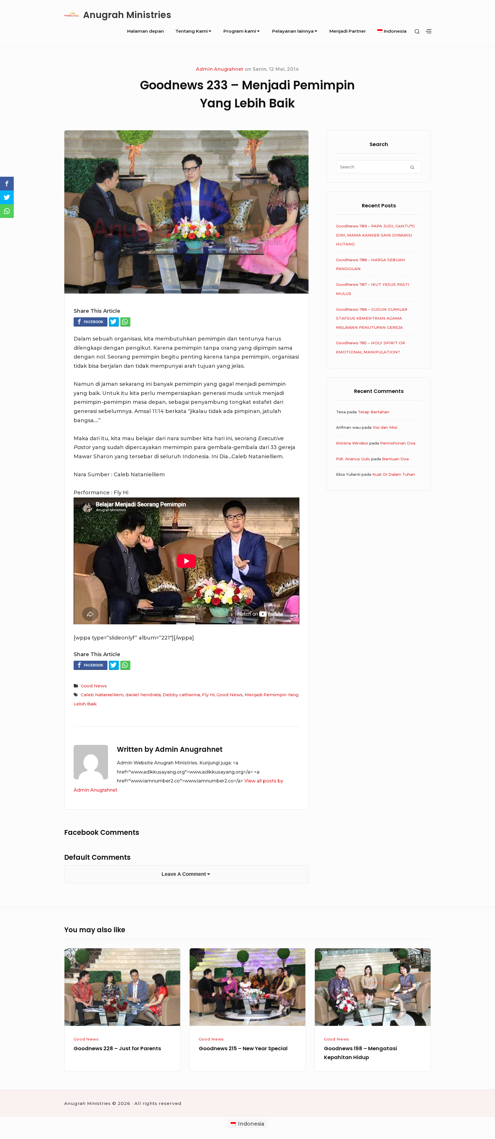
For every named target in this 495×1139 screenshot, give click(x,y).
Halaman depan (145, 31)
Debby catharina (181, 694)
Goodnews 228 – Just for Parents (117, 1048)
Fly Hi (208, 694)
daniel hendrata (143, 694)
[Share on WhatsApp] (125, 321)
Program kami (239, 31)
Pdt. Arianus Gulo (353, 459)
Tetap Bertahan (373, 412)
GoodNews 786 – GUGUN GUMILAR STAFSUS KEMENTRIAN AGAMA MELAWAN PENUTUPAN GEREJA (371, 318)
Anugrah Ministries (127, 15)
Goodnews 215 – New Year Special (243, 1048)
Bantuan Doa (395, 459)
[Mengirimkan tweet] (114, 321)
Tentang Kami (191, 31)
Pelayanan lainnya (293, 31)
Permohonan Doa (397, 443)
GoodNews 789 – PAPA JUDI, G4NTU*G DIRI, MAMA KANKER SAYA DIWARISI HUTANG (375, 235)
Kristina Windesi (352, 443)
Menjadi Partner (347, 31)
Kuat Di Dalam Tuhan (393, 474)
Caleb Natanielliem (102, 694)
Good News (94, 685)
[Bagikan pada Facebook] (90, 321)
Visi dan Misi (385, 427)
